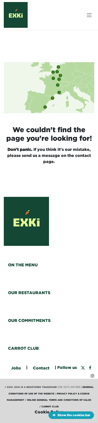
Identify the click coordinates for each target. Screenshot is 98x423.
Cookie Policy (49, 412)
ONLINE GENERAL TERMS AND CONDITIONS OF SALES (59, 400)
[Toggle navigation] (89, 15)
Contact (41, 368)
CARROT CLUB (23, 348)
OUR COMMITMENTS (29, 320)
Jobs (16, 368)
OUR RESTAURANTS (29, 292)
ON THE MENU (23, 265)
